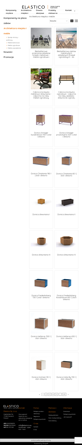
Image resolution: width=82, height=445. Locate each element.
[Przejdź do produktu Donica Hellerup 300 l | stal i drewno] (41, 323)
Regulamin (37, 416)
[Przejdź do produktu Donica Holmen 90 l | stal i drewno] (41, 364)
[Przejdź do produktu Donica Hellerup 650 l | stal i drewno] (66, 323)
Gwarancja (66, 411)
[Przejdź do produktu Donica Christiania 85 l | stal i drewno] (66, 160)
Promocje (9, 57)
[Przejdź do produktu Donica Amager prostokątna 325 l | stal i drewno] (66, 119)
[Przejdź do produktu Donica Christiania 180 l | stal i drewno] (41, 160)
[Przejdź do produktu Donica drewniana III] (41, 242)
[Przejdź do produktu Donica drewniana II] (66, 201)
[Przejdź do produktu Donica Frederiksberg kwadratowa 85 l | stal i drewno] (66, 282)
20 (64, 394)
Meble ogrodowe (14, 45)
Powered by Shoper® (41, 443)
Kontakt (36, 427)
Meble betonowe (14, 43)
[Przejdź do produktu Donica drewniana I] (41, 201)
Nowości (8, 52)
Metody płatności (53, 415)
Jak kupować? (67, 417)
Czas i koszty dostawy (54, 418)
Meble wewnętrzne (14, 48)
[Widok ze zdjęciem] (71, 20)
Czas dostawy (52, 420)
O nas (35, 429)
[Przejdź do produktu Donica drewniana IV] (66, 242)
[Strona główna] (41, 7)
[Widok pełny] (76, 20)
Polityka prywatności (40, 419)
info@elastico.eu (25, 425)
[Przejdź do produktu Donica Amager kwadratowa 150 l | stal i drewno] (41, 119)
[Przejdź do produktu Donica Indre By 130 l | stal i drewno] (66, 364)
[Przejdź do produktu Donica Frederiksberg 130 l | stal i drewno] (41, 282)
